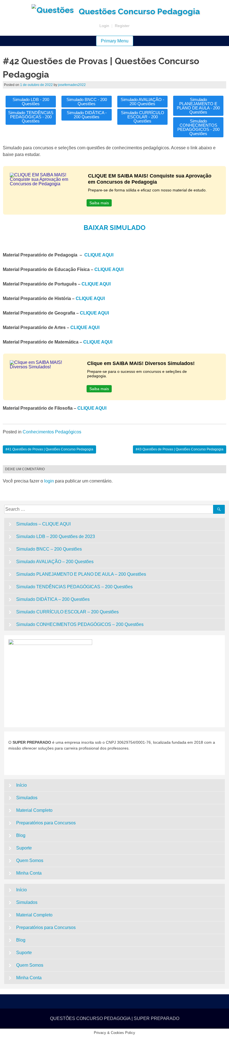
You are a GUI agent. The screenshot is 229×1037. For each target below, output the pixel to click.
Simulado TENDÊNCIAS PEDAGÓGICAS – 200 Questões (74, 586)
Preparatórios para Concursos (46, 822)
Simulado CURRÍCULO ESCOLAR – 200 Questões (67, 611)
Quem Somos (29, 860)
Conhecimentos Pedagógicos (52, 431)
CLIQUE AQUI (98, 255)
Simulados (26, 797)
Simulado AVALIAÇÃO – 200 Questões (55, 561)
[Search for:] (109, 509)
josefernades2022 (72, 85)
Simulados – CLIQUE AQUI (43, 524)
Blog (20, 835)
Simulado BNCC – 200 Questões (49, 549)
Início (21, 785)
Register (122, 25)
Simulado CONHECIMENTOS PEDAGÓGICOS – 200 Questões (80, 624)
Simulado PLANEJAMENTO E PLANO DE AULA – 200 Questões (81, 574)
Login (104, 25)
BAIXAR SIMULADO (114, 228)
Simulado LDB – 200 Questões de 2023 (55, 536)
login (49, 481)
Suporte (24, 848)
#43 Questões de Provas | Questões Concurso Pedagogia (179, 449)
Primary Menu (114, 41)
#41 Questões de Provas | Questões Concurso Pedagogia (49, 449)
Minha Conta (29, 873)
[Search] (219, 509)
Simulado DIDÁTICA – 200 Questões (53, 599)
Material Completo (34, 810)
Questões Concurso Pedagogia (139, 11)
